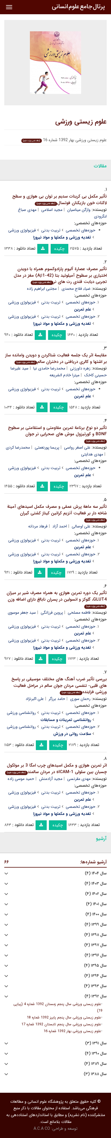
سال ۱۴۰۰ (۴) (96, 914)
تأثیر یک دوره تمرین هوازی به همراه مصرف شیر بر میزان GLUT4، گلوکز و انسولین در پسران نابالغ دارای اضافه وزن (57, 598)
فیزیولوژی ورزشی (22, 230)
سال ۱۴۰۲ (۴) (96, 894)
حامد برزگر (57, 699)
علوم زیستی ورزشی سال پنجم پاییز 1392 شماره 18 (64, 1017)
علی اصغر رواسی (77, 447)
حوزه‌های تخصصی (80, 230)
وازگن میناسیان (79, 210)
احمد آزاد (59, 526)
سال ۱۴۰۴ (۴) (96, 873)
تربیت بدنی (50, 230)
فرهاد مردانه (38, 526)
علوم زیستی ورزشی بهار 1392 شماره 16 (72, 1031)
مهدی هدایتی (92, 454)
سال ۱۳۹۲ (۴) (96, 996)
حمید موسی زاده (21, 779)
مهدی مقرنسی (79, 779)
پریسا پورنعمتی (47, 447)
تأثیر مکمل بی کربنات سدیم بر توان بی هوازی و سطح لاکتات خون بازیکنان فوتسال (59, 199)
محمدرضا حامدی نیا (49, 368)
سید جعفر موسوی (22, 612)
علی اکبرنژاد (35, 699)
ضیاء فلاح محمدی (76, 288)
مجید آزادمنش (50, 779)
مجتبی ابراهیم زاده (42, 288)
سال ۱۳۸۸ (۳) (95, 1074)
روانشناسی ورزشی (21, 713)
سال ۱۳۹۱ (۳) (96, 1043)
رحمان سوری (80, 699)
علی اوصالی (81, 526)
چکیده (59, 249)
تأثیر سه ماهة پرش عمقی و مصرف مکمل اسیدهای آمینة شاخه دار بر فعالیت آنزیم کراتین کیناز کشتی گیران (57, 512)
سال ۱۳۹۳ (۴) (95, 986)
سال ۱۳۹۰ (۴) (96, 1054)
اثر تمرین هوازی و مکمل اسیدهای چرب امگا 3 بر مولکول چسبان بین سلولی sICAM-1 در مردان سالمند (57, 768)
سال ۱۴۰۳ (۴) (96, 884)
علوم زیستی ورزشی (81, 121)
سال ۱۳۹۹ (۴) (96, 925)
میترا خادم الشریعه (64, 375)
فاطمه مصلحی (79, 612)
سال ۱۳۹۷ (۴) (95, 945)
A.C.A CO (42, 1128)
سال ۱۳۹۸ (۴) (95, 935)
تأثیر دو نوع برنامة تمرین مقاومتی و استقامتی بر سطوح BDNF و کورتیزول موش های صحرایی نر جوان (57, 433)
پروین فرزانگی (52, 612)
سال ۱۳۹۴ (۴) (95, 976)
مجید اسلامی (51, 210)
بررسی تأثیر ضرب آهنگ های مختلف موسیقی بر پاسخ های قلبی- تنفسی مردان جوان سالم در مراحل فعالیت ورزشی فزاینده (59, 685)
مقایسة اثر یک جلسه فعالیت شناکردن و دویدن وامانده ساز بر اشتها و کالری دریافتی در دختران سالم (56, 358)
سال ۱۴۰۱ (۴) (96, 904)
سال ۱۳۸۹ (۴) (95, 1064)
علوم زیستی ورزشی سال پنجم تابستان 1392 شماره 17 (61, 1024)
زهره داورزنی (80, 368)
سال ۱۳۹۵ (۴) (95, 966)
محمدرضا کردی (18, 447)
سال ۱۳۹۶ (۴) (96, 955)
